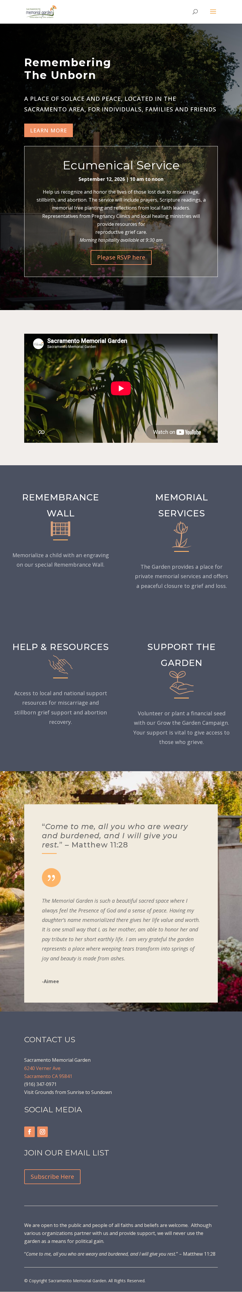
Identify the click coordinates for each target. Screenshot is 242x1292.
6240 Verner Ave (42, 1068)
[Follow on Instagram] (42, 1131)
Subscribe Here (52, 1177)
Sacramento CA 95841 (48, 1076)
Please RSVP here (121, 257)
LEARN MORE (48, 130)
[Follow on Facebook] (29, 1131)
